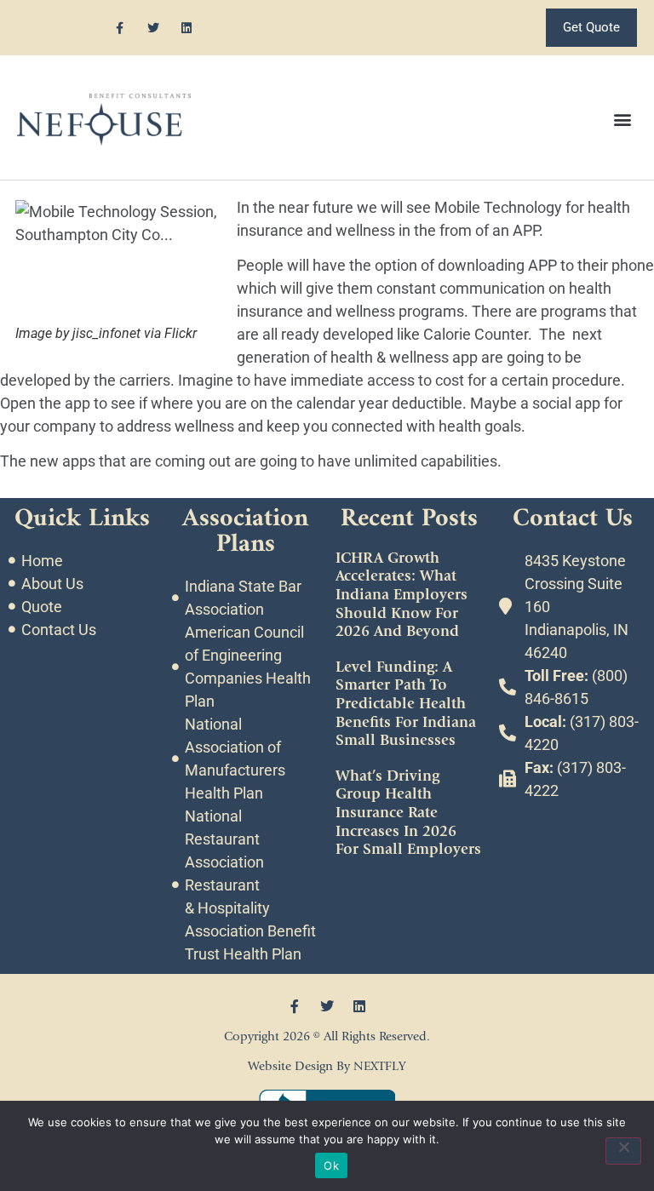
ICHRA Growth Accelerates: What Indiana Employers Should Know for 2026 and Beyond (402, 594)
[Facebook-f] (119, 27)
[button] (623, 120)
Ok (331, 1165)
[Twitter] (152, 27)
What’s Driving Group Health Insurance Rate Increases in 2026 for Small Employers (408, 812)
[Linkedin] (186, 27)
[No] (623, 1151)
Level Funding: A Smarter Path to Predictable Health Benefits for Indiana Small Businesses (406, 703)
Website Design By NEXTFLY (327, 1066)
